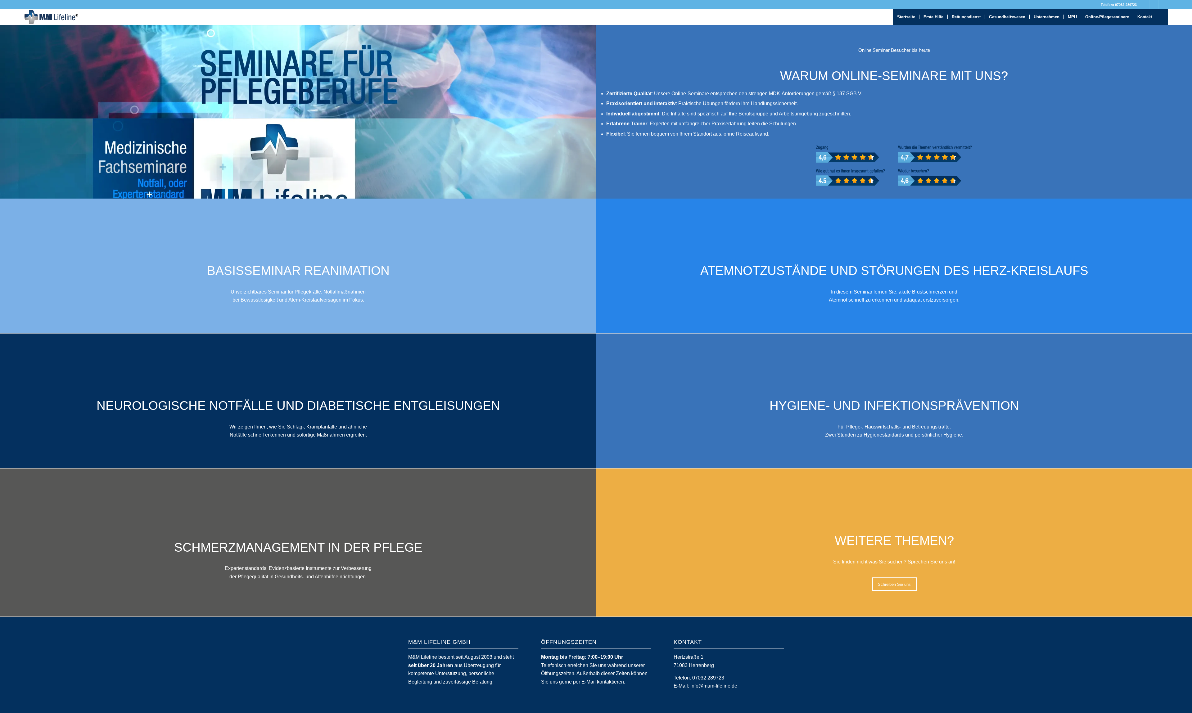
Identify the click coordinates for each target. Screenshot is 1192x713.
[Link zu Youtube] (1153, 4)
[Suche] (1162, 17)
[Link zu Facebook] (1144, 4)
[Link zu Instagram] (1163, 4)
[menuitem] (906, 17)
